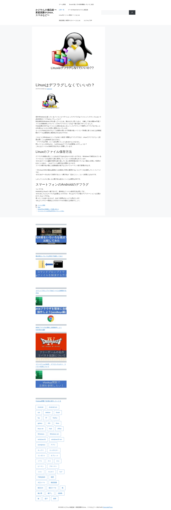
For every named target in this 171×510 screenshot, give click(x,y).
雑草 (54, 498)
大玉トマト (41, 482)
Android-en (53, 407)
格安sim (40, 488)
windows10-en (56, 439)
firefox (55, 418)
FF (46, 418)
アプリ (53, 445)
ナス (49, 461)
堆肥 (52, 477)
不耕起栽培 (41, 477)
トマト (40, 461)
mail (50, 429)
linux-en (40, 429)
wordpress (41, 445)
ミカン (40, 472)
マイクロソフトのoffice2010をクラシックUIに (51, 211)
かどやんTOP (88, 20)
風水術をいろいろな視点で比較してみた (49, 256)
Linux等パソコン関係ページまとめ (69, 15)
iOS (49, 423)
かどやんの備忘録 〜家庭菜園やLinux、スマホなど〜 (46, 12)
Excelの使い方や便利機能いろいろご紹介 (81, 4)
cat (39, 412)
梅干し (50, 493)
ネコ (57, 461)
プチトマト (53, 466)
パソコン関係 (41, 205)
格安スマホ (52, 488)
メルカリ (51, 472)
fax (39, 418)
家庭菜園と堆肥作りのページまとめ (69, 20)
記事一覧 (61, 10)
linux (39, 207)
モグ (60, 472)
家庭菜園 (54, 482)
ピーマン (41, 466)
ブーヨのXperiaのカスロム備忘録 (78, 10)
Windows (41, 434)
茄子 (46, 498)
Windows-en (54, 434)
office (59, 429)
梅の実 (40, 493)
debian (47, 412)
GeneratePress (108, 507)
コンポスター (53, 450)
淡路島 (60, 493)
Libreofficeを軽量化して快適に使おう (48, 209)
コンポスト (41, 455)
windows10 (42, 439)
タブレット (54, 455)
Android (40, 407)
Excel (58, 412)
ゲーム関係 (62, 4)
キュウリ (41, 450)
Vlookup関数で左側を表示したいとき (48, 401)
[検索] (132, 12)
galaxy (40, 423)
